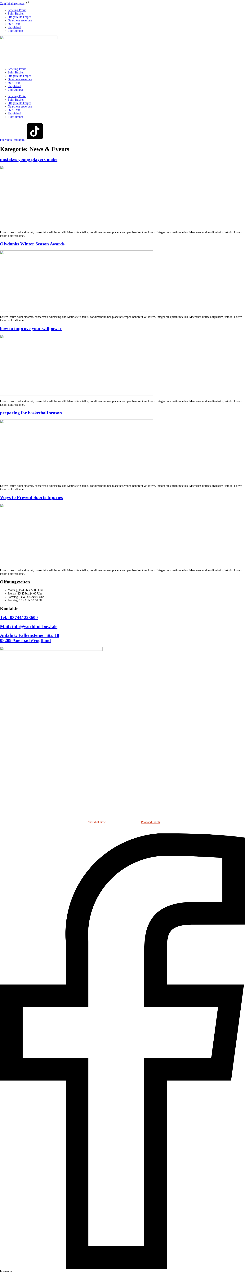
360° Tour (14, 23)
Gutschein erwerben (20, 20)
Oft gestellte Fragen (19, 17)
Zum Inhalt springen (12, 3)
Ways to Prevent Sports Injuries (31, 497)
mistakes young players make (28, 159)
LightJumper (15, 30)
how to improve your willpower (31, 328)
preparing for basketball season (31, 412)
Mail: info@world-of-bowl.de (28, 626)
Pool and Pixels (150, 822)
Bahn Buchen (16, 13)
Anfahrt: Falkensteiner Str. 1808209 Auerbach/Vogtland (29, 638)
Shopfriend (14, 27)
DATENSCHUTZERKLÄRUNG (133, 828)
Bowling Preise (17, 10)
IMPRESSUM (101, 828)
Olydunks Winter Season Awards (32, 243)
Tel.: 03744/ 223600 (19, 617)
